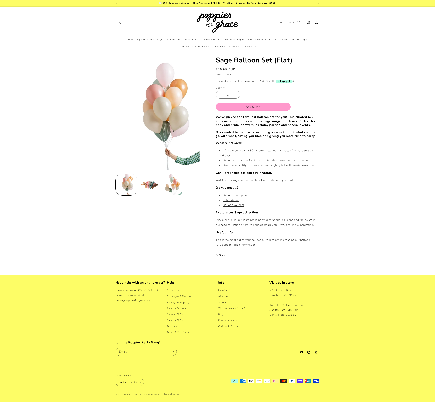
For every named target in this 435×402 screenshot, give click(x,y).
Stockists (223, 302)
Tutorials (172, 326)
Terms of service (171, 394)
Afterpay (223, 296)
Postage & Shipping (178, 302)
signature (265, 225)
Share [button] (222, 255)
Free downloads (227, 320)
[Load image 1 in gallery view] (126, 184)
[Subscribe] (173, 352)
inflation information (242, 245)
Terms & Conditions (178, 332)
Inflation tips (225, 290)
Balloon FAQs (175, 320)
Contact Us (173, 290)
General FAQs (175, 314)
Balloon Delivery (176, 308)
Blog (220, 314)
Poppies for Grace (132, 394)
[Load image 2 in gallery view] (150, 184)
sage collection (230, 225)
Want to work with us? (231, 308)
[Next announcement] (318, 3)
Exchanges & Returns (179, 296)
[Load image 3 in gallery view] (173, 184)
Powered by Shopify (151, 394)
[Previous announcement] (116, 3)
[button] (119, 22)
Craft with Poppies (229, 326)
